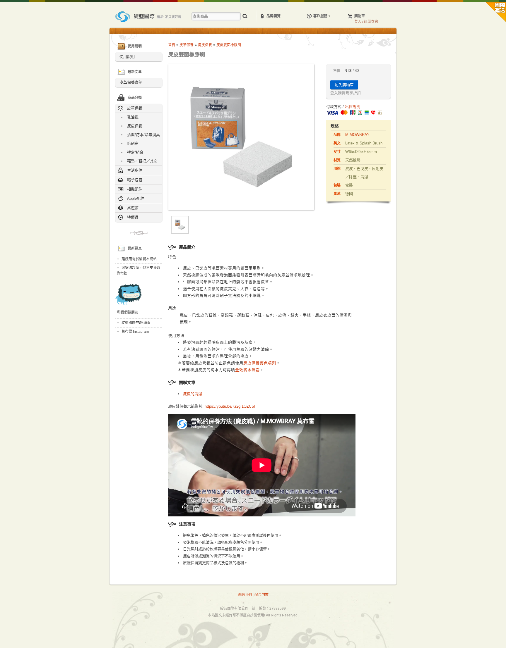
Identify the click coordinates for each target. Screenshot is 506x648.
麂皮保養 (134, 126)
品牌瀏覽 (273, 16)
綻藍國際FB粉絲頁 (136, 323)
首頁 (171, 45)
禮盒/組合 (135, 152)
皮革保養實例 (130, 82)
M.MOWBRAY (357, 134)
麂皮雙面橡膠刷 (228, 45)
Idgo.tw (148, 16)
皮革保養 (187, 45)
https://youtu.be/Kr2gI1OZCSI (230, 406)
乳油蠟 (133, 117)
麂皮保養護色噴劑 (259, 363)
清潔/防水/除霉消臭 (143, 134)
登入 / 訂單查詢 (366, 22)
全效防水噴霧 (247, 370)
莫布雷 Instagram (135, 332)
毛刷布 (133, 143)
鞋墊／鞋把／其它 (142, 161)
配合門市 (261, 595)
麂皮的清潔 (192, 394)
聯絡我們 (245, 595)
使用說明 (127, 56)
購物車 (359, 16)
